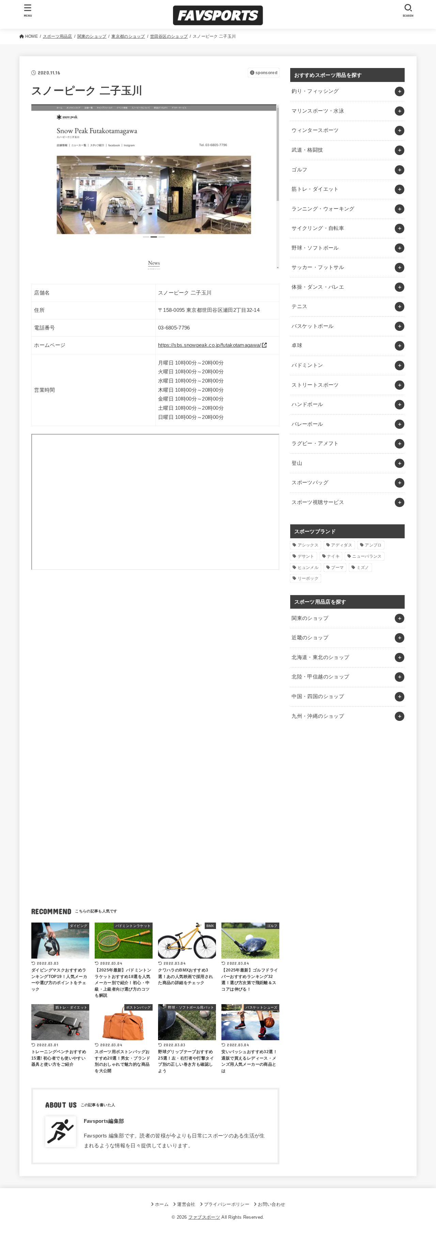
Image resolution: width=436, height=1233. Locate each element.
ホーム (162, 1204)
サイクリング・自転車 (318, 228)
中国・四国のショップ (318, 696)
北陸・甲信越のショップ (320, 676)
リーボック (308, 578)
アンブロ (373, 545)
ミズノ (363, 567)
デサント (306, 556)
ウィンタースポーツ (315, 130)
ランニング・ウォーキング (323, 209)
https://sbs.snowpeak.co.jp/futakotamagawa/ (209, 345)
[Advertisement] (155, 640)
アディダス (341, 545)
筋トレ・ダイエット (315, 189)
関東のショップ (310, 618)
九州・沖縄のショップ (318, 716)
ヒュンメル (308, 567)
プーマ (337, 567)
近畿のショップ (310, 637)
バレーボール (307, 424)
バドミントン (307, 365)
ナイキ (333, 556)
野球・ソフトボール (315, 248)
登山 (297, 463)
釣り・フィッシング (315, 91)
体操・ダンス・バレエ (318, 287)
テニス (299, 306)
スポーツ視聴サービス (318, 502)
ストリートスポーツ (315, 385)
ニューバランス (367, 556)
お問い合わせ (271, 1204)
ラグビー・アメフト (315, 443)
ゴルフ (299, 169)
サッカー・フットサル (318, 267)
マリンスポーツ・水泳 (318, 111)
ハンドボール (307, 404)
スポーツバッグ (310, 482)
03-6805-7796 (174, 328)
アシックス (308, 545)
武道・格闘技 (307, 150)
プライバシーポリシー (226, 1204)
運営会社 (186, 1204)
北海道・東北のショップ (320, 657)
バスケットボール (312, 326)
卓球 (297, 345)
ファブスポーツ (204, 1217)
